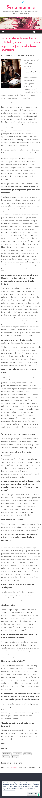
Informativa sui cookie (9, 790)
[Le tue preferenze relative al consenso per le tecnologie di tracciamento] (38, 794)
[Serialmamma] (21, 18)
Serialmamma (21, 7)
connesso (14, 768)
